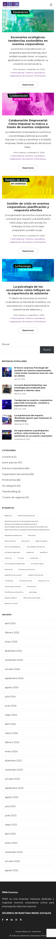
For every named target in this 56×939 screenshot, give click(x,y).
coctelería (7, 457)
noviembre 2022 (14, 852)
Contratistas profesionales (15, 564)
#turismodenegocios (13, 547)
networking (31, 586)
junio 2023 (10, 815)
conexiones (34, 558)
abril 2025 (10, 623)
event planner (18, 73)
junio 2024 (10, 705)
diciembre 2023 (13, 760)
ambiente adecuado (12, 552)
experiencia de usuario (13, 575)
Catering (8, 558)
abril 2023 (10, 834)
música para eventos (13, 586)
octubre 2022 (12, 861)
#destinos (8, 516)
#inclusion (32, 535)
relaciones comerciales (31, 598)
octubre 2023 (12, 779)
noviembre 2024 (14, 660)
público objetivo (11, 598)
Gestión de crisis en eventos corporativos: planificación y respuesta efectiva (28, 207)
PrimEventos (40, 76)
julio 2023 (10, 806)
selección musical (11, 603)
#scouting (25, 541)
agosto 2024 (11, 687)
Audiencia (30, 552)
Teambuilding (9, 491)
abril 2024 (10, 724)
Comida (21, 558)
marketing (9, 581)
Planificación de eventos (14, 592)
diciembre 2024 (13, 651)
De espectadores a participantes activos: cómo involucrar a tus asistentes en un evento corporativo (33, 433)
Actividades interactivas (36, 547)
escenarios (9, 569)
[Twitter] (7, 919)
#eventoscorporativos (26, 516)
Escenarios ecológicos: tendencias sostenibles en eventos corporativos (28, 40)
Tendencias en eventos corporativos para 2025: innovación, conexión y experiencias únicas (33, 403)
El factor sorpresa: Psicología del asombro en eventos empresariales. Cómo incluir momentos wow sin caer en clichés (33, 372)
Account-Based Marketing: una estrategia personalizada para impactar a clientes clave (30, 388)
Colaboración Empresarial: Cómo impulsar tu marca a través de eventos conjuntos (28, 124)
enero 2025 (11, 641)
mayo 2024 (11, 715)
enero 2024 (11, 751)
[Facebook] (2, 919)
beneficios (43, 552)
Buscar (6, 344)
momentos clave (25, 581)
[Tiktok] (21, 919)
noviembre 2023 (14, 769)
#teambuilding (41, 541)
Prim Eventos (17, 69)
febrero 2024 (12, 742)
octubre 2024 (12, 669)
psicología (33, 592)
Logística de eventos (35, 575)
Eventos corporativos (35, 73)
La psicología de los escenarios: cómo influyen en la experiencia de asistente (28, 290)
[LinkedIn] (12, 919)
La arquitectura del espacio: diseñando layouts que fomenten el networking (33, 418)
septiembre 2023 (14, 788)
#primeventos (10, 541)
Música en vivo (43, 581)
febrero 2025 (12, 632)
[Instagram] (16, 919)
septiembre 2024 (14, 678)
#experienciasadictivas (13, 535)
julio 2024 (10, 696)
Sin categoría (9, 486)
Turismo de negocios (13, 497)
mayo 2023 (11, 824)
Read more (28, 85)
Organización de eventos (21, 76)
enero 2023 (11, 843)
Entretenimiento (37, 564)
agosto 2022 (11, 870)
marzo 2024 (11, 733)
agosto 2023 (11, 797)
